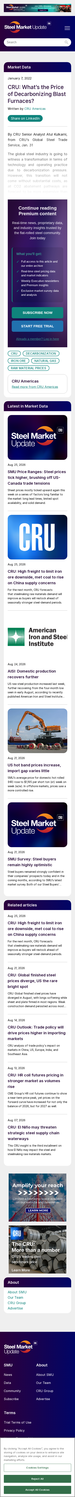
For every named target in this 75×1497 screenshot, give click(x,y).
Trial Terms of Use (17, 1422)
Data (7, 1383)
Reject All (37, 1478)
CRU (14, 353)
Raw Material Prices (28, 368)
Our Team (15, 1297)
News (8, 1375)
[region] (37, 1467)
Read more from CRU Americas (35, 387)
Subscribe (11, 1399)
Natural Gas (45, 361)
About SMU (17, 1292)
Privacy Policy (14, 1430)
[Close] (70, 1443)
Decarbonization (41, 353)
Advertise (15, 1308)
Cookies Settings (37, 1467)
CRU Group (17, 1303)
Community (12, 1391)
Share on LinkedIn (25, 118)
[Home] (33, 27)
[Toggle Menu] (67, 28)
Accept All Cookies (37, 1489)
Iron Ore (18, 361)
